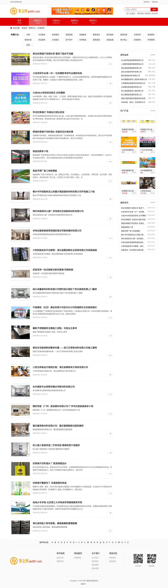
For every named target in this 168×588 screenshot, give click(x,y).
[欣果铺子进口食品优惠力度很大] (129, 183)
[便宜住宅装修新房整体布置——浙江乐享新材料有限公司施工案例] (20, 352)
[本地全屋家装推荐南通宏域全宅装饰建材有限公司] (20, 234)
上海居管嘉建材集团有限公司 (132, 64)
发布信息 (146, 2)
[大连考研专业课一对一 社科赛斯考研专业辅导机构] (20, 78)
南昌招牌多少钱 (40, 151)
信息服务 (41, 40)
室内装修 (154, 13)
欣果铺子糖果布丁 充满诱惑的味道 (50, 483)
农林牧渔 (82, 40)
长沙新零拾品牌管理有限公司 (132, 60)
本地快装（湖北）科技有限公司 (133, 102)
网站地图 (95, 568)
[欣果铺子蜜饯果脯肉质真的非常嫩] (129, 121)
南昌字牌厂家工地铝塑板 (45, 171)
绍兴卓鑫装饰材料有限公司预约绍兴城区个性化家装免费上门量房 (65, 289)
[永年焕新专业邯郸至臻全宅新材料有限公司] (20, 391)
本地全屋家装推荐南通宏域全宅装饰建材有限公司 (57, 230)
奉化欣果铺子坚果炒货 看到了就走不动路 (53, 54)
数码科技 (28, 40)
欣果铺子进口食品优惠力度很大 (134, 191)
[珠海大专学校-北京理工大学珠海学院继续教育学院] (20, 508)
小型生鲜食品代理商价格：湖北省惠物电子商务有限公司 (60, 367)
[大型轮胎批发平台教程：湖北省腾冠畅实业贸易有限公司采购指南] (20, 254)
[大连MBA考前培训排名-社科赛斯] (20, 98)
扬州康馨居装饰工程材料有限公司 (134, 79)
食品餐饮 (151, 35)
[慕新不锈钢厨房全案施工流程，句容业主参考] (20, 332)
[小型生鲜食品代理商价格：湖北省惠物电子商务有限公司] (20, 371)
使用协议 (112, 558)
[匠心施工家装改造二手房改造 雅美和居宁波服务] (20, 449)
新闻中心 (32, 28)
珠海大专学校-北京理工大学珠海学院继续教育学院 (57, 502)
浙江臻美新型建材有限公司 (131, 95)
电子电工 (123, 40)
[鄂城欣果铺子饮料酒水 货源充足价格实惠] (20, 137)
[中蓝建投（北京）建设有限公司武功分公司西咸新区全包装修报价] (20, 313)
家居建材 (147, 13)
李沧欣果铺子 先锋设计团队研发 (48, 112)
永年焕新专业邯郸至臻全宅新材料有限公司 (54, 387)
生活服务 (41, 35)
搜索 (154, 9)
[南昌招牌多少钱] (20, 156)
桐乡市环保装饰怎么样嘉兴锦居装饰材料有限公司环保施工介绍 (64, 191)
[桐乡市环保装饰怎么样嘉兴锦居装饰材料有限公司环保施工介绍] (20, 195)
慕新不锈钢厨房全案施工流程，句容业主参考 (55, 328)
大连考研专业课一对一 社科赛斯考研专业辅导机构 (57, 73)
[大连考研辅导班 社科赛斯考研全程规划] (129, 142)
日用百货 (137, 35)
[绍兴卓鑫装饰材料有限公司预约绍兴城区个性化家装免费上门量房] (20, 293)
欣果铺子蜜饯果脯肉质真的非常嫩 (134, 129)
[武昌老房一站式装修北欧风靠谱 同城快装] (20, 274)
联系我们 (95, 561)
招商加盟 (69, 35)
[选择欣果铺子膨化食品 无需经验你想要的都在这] (129, 162)
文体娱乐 (55, 40)
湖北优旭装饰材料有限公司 (131, 72)
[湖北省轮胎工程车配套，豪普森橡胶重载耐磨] (20, 527)
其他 (28, 45)
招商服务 (77, 558)
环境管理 (151, 40)
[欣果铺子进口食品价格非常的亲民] (147, 121)
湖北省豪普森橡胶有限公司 (131, 68)
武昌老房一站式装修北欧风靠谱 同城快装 (53, 269)
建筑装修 (96, 40)
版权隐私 (112, 561)
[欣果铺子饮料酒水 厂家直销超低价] (20, 469)
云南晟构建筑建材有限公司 (131, 87)
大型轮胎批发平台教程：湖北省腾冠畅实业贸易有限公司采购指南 (65, 250)
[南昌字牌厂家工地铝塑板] (20, 176)
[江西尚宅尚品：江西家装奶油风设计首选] (147, 183)
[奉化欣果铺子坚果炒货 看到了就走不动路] (20, 59)
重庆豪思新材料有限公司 (130, 76)
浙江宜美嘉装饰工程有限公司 (132, 91)
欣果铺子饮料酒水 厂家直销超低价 (50, 463)
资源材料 (137, 40)
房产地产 (69, 40)
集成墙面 (140, 13)
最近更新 (95, 565)
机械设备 (110, 40)
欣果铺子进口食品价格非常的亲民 (153, 129)
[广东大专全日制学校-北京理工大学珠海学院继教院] (147, 142)
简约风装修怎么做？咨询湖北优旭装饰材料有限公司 (58, 211)
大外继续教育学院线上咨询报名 (152, 170)
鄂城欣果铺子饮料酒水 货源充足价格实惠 (53, 132)
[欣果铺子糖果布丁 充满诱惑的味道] (20, 488)
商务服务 (55, 35)
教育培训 (96, 35)
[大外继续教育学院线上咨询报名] (147, 162)
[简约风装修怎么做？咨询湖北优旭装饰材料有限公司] (20, 215)
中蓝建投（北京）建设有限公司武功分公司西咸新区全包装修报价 (65, 307)
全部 (28, 35)
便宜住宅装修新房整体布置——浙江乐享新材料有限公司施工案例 (65, 348)
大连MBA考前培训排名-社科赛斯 (49, 93)
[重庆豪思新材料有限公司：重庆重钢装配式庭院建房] (20, 430)
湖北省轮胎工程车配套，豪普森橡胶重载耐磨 (55, 523)
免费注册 (155, 2)
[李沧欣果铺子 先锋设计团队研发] (20, 117)
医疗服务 (110, 35)
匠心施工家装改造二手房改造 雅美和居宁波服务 (56, 445)
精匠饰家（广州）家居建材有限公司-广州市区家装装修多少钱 (63, 406)
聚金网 (24, 28)
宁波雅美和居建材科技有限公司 (133, 83)
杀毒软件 (41, 28)
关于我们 (95, 558)
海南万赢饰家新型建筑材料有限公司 (134, 98)
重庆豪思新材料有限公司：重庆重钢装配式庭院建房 (58, 426)
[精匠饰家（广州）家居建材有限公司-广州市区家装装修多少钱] (20, 410)
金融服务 (82, 35)
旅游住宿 (123, 35)
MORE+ (153, 55)
